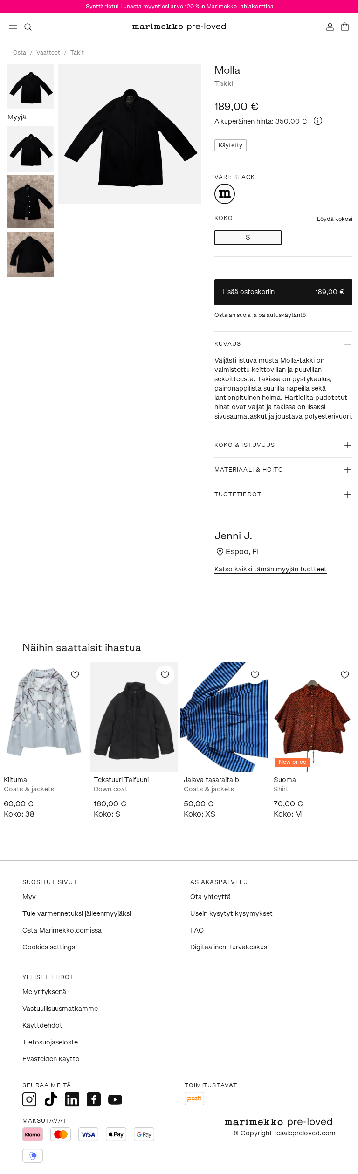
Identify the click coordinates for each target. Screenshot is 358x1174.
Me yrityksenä (44, 992)
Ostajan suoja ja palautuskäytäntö (260, 315)
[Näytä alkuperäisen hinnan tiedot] (318, 120)
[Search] (28, 27)
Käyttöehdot (42, 1026)
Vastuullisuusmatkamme (60, 1009)
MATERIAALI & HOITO (248, 470)
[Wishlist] (75, 674)
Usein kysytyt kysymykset (231, 914)
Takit (77, 52)
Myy (29, 897)
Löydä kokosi (334, 219)
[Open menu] (13, 27)
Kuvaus (227, 344)
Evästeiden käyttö (51, 1059)
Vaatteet (48, 52)
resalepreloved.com (305, 1133)
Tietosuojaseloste (50, 1042)
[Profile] (330, 27)
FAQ (197, 930)
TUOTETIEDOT (238, 494)
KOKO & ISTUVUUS (244, 445)
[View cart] (345, 27)
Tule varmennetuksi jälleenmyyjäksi (76, 914)
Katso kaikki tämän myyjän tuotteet (270, 569)
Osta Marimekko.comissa (62, 930)
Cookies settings (48, 947)
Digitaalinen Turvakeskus (228, 947)
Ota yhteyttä (210, 897)
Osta (19, 52)
